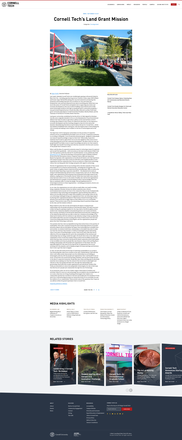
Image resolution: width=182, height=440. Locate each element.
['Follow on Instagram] (117, 413)
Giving (70, 413)
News (51, 411)
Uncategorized (94, 24)
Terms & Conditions (92, 422)
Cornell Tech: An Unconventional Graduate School (116, 376)
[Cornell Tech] (60, 434)
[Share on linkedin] (98, 289)
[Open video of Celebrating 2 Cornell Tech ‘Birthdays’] (54, 364)
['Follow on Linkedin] (115, 413)
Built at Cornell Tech (74, 406)
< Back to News (54, 289)
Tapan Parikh (55, 93)
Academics (111, 4)
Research (137, 4)
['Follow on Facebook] (107, 413)
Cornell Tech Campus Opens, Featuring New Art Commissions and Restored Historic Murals (119, 99)
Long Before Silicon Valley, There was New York (119, 113)
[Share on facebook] (94, 289)
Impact (129, 4)
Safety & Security (91, 420)
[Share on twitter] (96, 289)
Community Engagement (75, 408)
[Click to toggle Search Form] (179, 4)
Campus (152, 4)
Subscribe (127, 409)
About (52, 406)
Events (52, 408)
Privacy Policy (90, 418)
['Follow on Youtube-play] (112, 413)
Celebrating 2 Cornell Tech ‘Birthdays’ (63, 369)
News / (91, 13)
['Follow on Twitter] (110, 413)
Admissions (120, 4)
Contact (70, 411)
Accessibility (90, 406)
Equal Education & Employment (95, 413)
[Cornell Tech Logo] (11, 4)
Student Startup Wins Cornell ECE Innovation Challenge (91, 376)
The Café (70, 415)
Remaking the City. (55, 154)
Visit (173, 4)
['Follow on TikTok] (122, 413)
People (145, 4)
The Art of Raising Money (145, 371)
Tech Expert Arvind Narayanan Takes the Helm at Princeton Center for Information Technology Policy (107, 315)
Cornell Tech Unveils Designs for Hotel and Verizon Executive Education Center (119, 107)
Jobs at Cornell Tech (92, 415)
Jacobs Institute (162, 4)
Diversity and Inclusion (93, 411)
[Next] (130, 390)
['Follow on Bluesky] (120, 413)
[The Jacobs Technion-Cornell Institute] (76, 434)
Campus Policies (90, 408)
